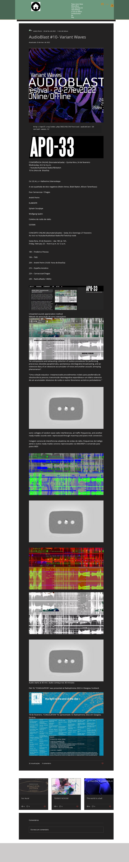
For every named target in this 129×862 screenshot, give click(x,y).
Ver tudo (111, 775)
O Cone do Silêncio (76, 11)
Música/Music (75, 6)
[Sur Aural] (33, 786)
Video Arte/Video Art (77, 8)
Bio (72, 15)
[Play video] (66, 408)
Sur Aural (25, 798)
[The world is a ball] (98, 786)
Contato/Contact (76, 13)
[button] (112, 5)
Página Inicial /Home (77, 4)
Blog (72, 17)
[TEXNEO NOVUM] (66, 786)
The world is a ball (94, 798)
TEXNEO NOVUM (61, 798)
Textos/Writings (75, 9)
